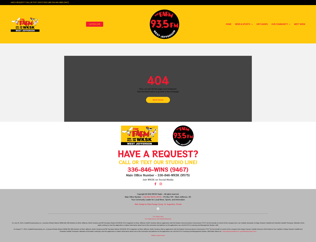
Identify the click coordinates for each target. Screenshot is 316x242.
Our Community (279, 24)
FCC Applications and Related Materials (158, 219)
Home (228, 24)
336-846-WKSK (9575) (152, 197)
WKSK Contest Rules (158, 235)
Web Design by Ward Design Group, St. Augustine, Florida (158, 204)
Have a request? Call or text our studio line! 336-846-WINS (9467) (40, 2)
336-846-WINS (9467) (158, 169)
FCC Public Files (158, 217)
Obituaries (262, 24)
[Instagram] (160, 183)
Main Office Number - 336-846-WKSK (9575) (158, 175)
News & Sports (242, 24)
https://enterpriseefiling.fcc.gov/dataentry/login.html (239, 231)
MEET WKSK (299, 24)
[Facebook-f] (155, 183)
